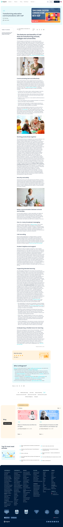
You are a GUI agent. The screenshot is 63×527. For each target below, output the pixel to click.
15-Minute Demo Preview (32, 4)
